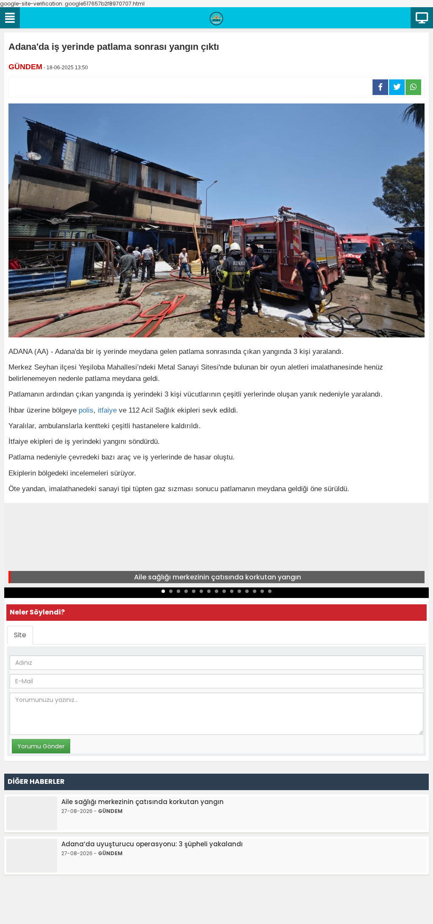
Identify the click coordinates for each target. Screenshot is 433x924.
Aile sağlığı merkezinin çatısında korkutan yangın (217, 577)
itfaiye (107, 410)
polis (86, 410)
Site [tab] (20, 635)
